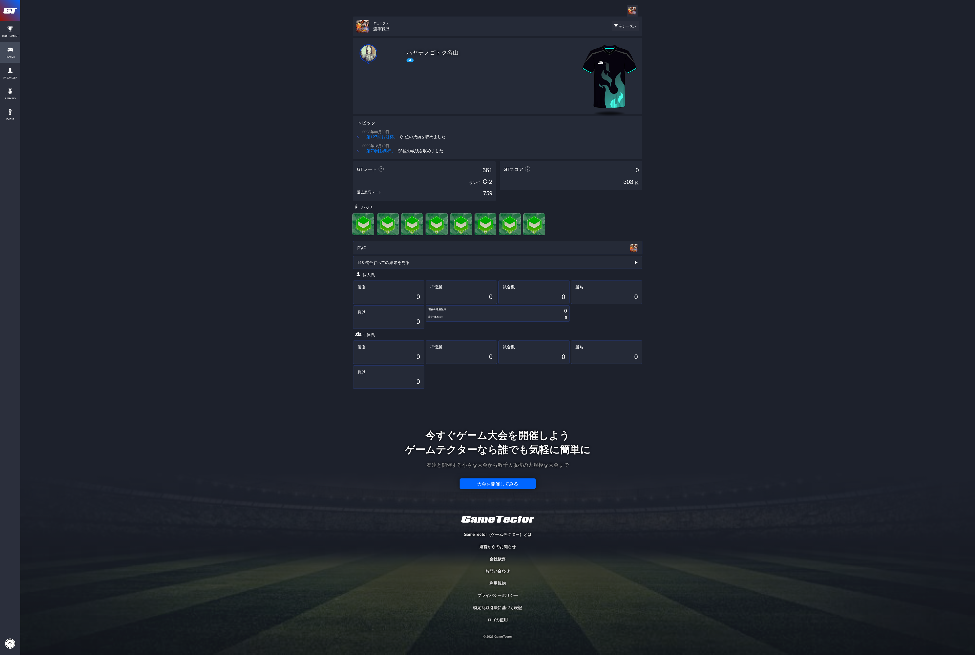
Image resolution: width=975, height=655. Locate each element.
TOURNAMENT (10, 36)
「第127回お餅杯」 (380, 136)
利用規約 (498, 583)
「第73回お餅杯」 (378, 150)
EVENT (10, 119)
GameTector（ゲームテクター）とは (498, 534)
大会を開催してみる (497, 483)
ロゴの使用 (498, 619)
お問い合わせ (497, 571)
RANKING (10, 98)
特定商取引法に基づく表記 (497, 607)
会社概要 (498, 559)
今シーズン (628, 26)
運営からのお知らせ (497, 546)
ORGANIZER (10, 77)
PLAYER (10, 57)
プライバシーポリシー (497, 595)
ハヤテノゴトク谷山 (433, 52)
